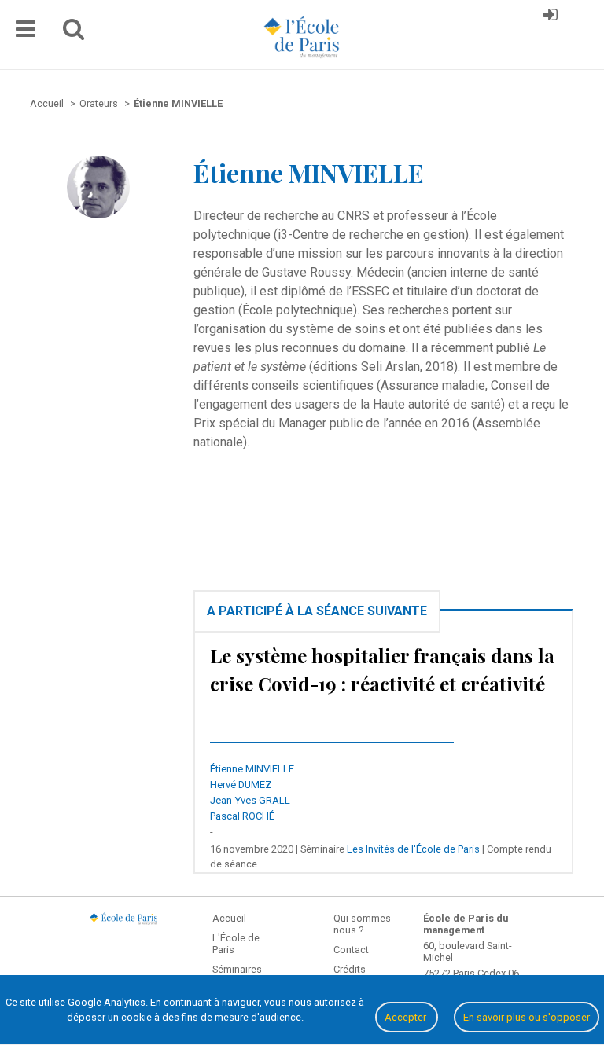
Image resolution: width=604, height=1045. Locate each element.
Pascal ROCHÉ (242, 816)
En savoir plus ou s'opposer (526, 1017)
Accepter (407, 1017)
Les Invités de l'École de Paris (413, 849)
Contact (351, 949)
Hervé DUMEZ (241, 784)
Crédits (349, 969)
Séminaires (237, 969)
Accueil (229, 918)
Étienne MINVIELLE (252, 769)
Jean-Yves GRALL (250, 800)
